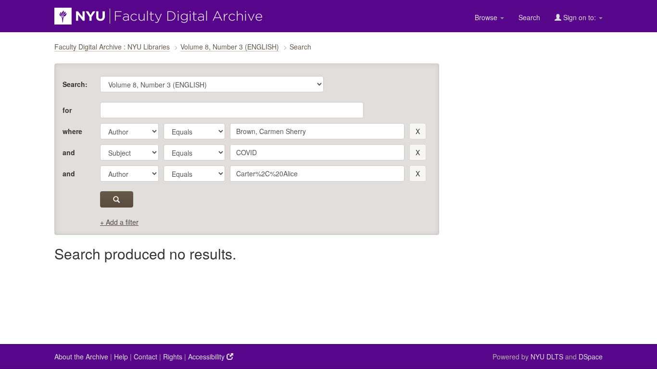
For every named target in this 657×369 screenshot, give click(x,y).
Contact (145, 356)
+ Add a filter (119, 222)
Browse (487, 17)
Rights (172, 356)
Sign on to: (579, 17)
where (72, 131)
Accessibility (207, 356)
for (67, 110)
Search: (75, 84)
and (69, 152)
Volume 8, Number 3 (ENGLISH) (229, 46)
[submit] (116, 199)
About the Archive (81, 356)
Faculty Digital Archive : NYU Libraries (112, 46)
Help (121, 356)
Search (529, 17)
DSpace (591, 356)
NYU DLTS (547, 356)
